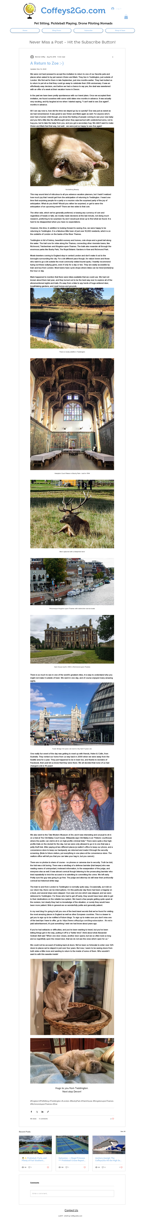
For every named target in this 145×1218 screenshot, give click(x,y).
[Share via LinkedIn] (42, 1112)
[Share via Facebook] (31, 1112)
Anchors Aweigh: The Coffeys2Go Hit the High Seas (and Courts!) (108, 1159)
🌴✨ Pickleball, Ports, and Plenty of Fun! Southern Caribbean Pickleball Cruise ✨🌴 (34, 1159)
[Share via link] (48, 1112)
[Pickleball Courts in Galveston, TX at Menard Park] (72, 1145)
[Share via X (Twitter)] (37, 1112)
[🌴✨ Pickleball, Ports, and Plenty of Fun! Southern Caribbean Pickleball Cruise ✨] (35, 1145)
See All (123, 1131)
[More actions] (112, 57)
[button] (126, 16)
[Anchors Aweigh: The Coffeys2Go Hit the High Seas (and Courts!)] (109, 1145)
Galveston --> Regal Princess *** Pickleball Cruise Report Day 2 (72, 1159)
